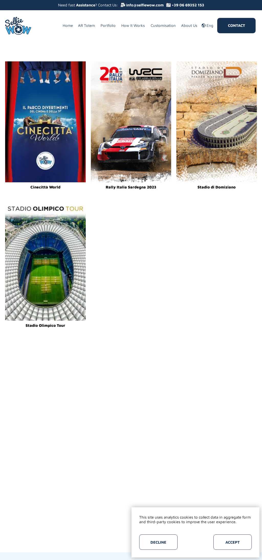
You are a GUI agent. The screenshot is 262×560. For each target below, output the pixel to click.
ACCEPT (232, 542)
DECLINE (158, 542)
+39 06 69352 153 (187, 5)
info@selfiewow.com (144, 5)
